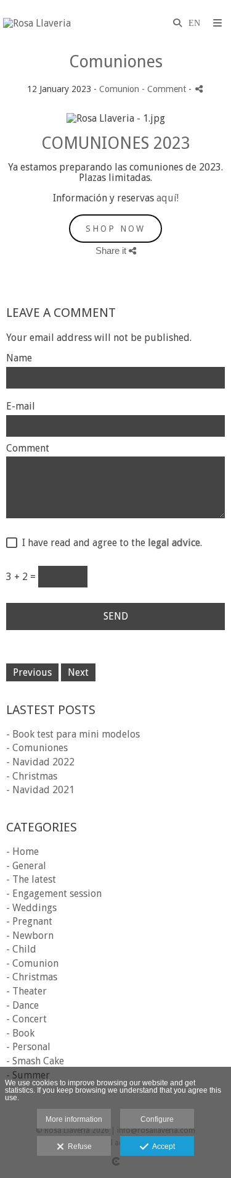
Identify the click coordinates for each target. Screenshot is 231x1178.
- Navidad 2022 (40, 762)
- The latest (31, 879)
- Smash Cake (35, 1061)
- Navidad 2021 (40, 790)
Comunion (119, 89)
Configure (157, 1119)
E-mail (20, 406)
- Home (22, 851)
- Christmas (31, 776)
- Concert (26, 1019)
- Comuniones (37, 748)
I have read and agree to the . (109, 543)
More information (74, 1119)
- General (26, 866)
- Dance (22, 1005)
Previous (32, 672)
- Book (20, 1033)
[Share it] (199, 88)
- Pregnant (29, 921)
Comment (27, 448)
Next (78, 672)
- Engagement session (54, 893)
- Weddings (31, 908)
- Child (21, 949)
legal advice (174, 543)
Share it (112, 250)
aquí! (167, 198)
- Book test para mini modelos (73, 734)
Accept (161, 1146)
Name (19, 358)
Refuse (78, 1146)
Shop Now (115, 228)
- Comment (165, 89)
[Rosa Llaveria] (37, 23)
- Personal (28, 1047)
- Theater (26, 991)
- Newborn (30, 935)
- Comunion (32, 963)
